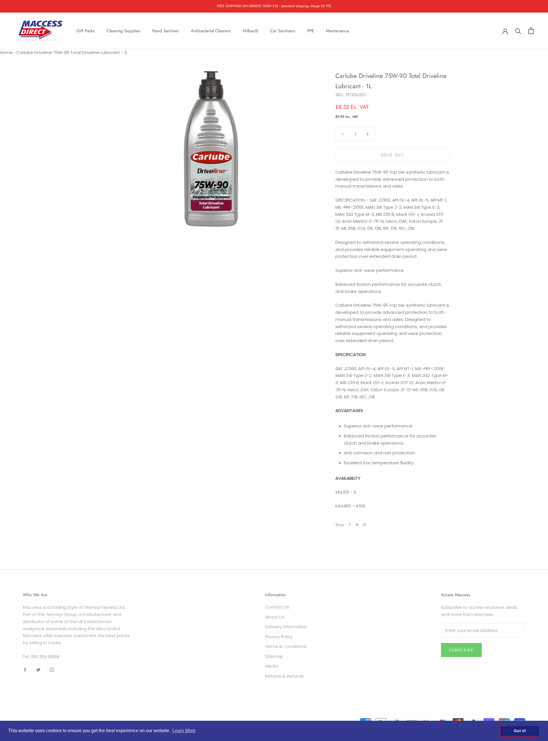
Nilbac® (250, 30)
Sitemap (274, 656)
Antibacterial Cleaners (211, 30)
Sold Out (392, 154)
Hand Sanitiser (165, 30)
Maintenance (337, 30)
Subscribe (461, 650)
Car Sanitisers (282, 30)
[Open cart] (531, 30)
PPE (310, 30)
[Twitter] (357, 524)
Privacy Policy (279, 637)
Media (271, 666)
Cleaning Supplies (123, 30)
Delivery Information (286, 627)
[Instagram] (52, 669)
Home (6, 52)
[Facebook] (349, 524)
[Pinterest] (364, 524)
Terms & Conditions (286, 646)
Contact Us (277, 607)
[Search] (518, 31)
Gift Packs (85, 30)
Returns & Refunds (284, 676)
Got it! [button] (520, 730)
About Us (274, 617)
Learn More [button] (184, 730)
